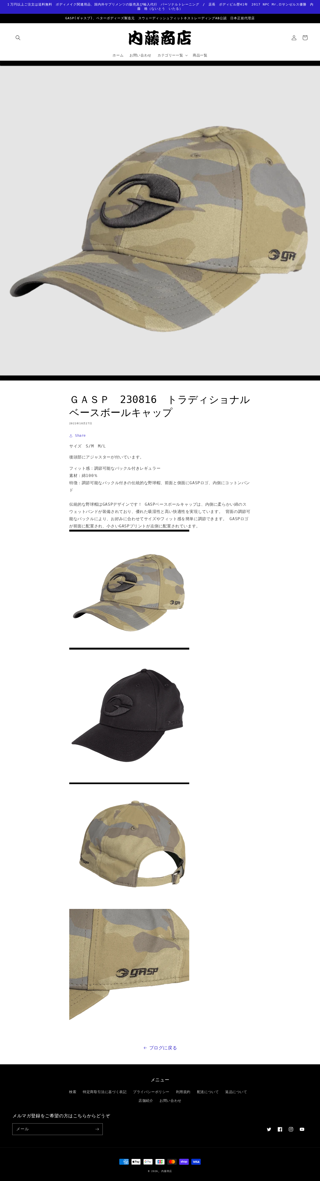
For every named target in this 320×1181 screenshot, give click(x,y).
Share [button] (80, 435)
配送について (208, 1092)
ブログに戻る (163, 1047)
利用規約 (183, 1092)
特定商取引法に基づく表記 (104, 1092)
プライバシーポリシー (151, 1092)
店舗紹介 (145, 1101)
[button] (18, 37)
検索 (72, 1092)
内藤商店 (166, 1171)
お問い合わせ (171, 1101)
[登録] (97, 1129)
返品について (236, 1092)
